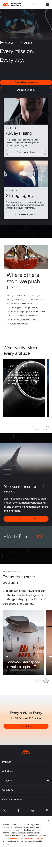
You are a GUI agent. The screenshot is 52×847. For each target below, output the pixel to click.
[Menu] (43, 4)
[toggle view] (48, 762)
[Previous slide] (37, 680)
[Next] (46, 427)
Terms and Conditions (33, 838)
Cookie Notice (12, 838)
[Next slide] (46, 680)
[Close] (48, 820)
